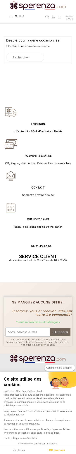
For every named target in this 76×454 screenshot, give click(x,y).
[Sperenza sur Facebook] (36, 272)
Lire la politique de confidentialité (21, 438)
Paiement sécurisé (38, 155)
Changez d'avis (38, 219)
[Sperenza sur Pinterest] (44, 272)
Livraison (38, 124)
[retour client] (11, 207)
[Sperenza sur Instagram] (40, 272)
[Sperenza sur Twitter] (32, 272)
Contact (38, 187)
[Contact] (11, 112)
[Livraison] (11, 144)
